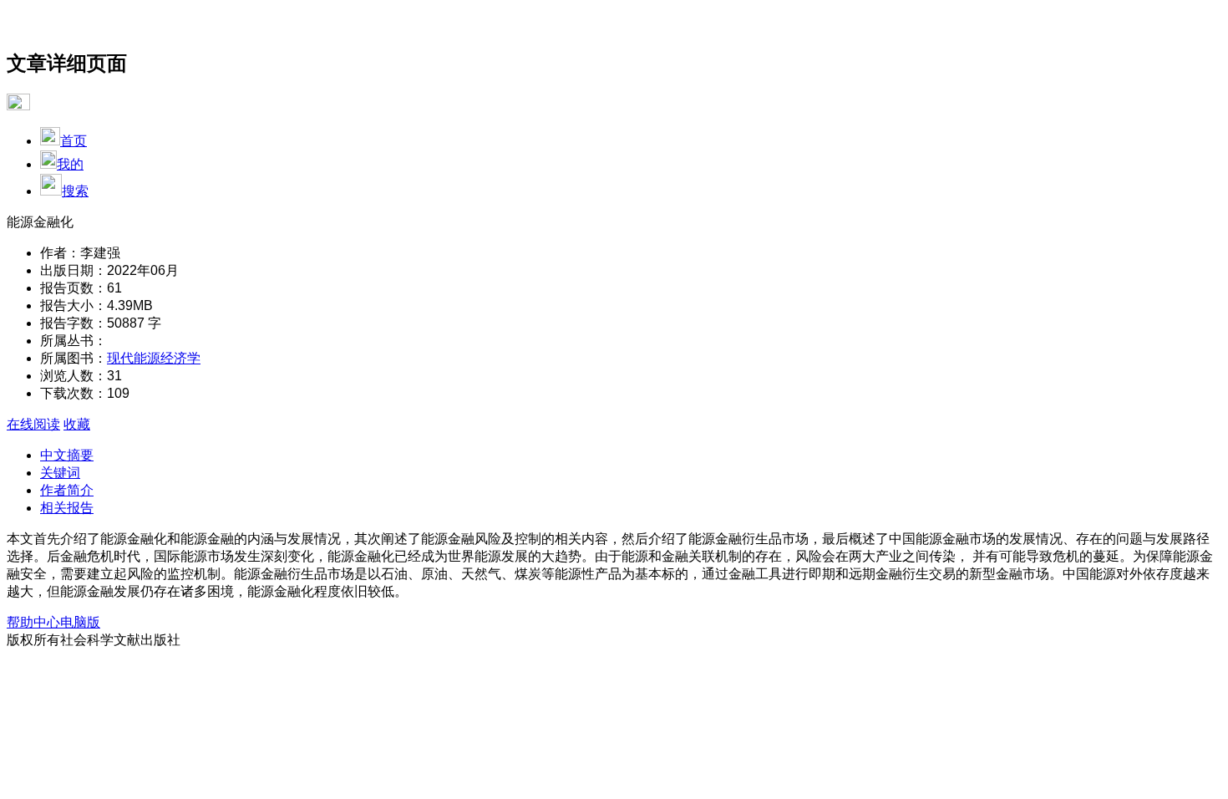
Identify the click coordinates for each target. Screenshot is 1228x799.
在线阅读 (33, 424)
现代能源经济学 (153, 358)
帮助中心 (33, 622)
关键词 (60, 473)
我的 (70, 164)
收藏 (76, 424)
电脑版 (80, 622)
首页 (73, 141)
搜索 (75, 191)
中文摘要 (67, 455)
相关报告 (67, 508)
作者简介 (67, 490)
